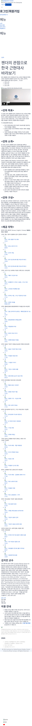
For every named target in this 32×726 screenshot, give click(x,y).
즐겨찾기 (5, 14)
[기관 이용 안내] (26, 623)
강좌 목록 (2, 25)
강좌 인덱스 (3, 27)
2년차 (2, 57)
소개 (1, 23)
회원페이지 (2, 28)
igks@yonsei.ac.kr (10, 647)
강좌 (1, 14)
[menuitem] (5, 719)
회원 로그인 (17, 716)
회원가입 (12, 716)
